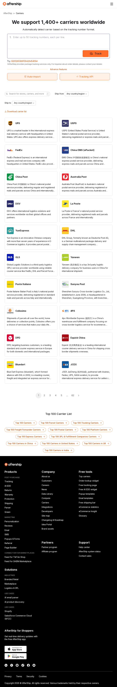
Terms (19, 676)
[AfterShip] (13, 4)
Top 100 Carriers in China (20, 443)
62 (72, 395)
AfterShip (7, 13)
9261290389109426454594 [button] (24, 61)
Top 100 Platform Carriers (94, 429)
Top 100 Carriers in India (57, 450)
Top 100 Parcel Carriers (52, 423)
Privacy (8, 676)
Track (98, 53)
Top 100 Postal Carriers (61, 429)
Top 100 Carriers (23, 423)
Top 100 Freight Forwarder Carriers (23, 429)
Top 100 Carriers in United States (58, 443)
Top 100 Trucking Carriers (85, 423)
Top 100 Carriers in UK (95, 443)
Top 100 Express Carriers (29, 436)
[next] (78, 395)
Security (30, 676)
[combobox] (76, 94)
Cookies (43, 676)
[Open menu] (111, 4)
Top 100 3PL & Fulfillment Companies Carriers (73, 436)
